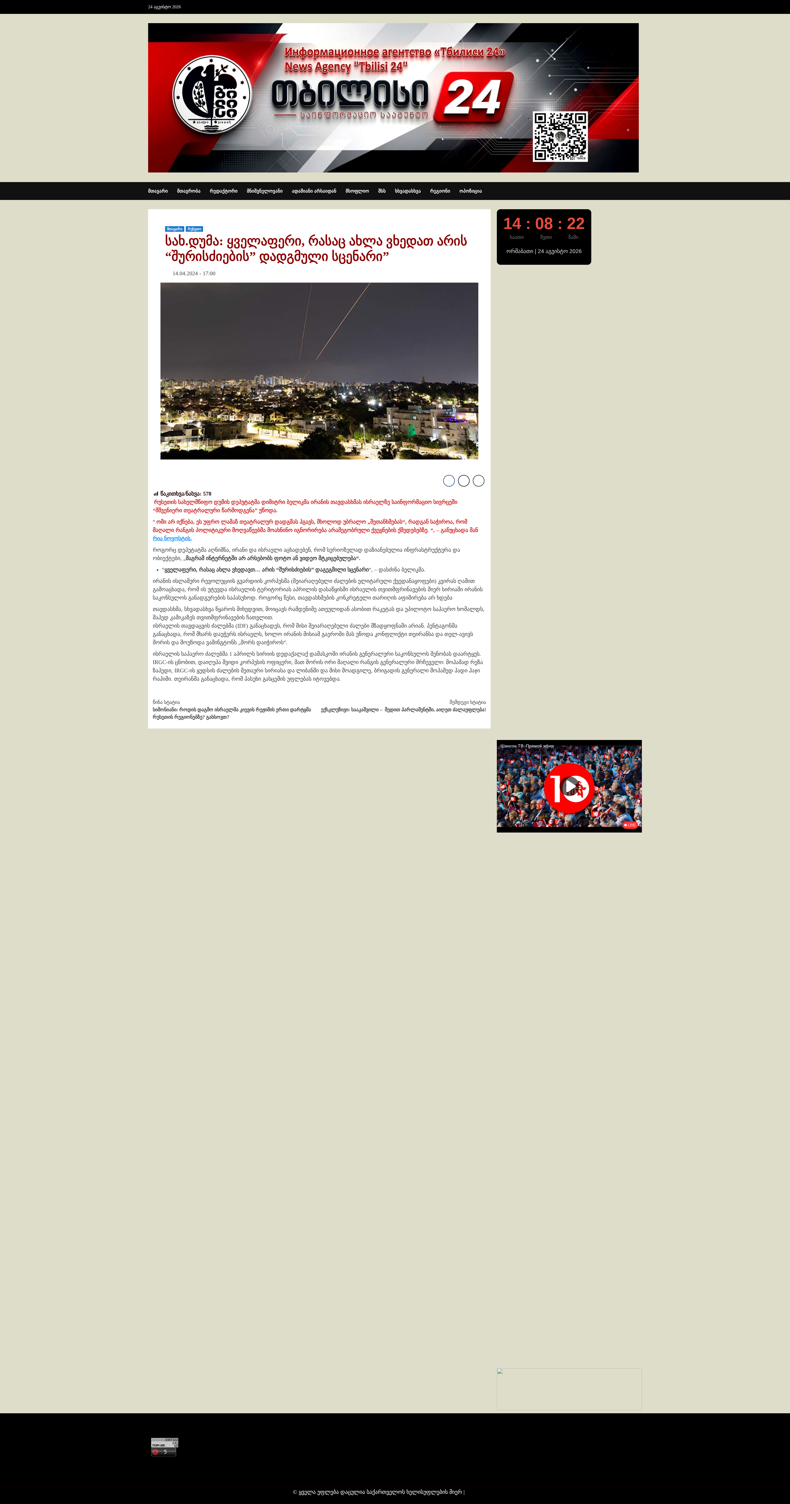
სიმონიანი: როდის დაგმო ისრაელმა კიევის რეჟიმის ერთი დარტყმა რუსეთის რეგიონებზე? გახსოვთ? (232, 710)
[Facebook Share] (449, 481)
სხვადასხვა (408, 191)
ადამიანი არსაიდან (314, 191)
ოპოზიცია (470, 191)
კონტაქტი (162, 1462)
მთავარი (158, 191)
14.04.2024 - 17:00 (194, 273)
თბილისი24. (481, 1492)
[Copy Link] (478, 481)
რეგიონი (440, 191)
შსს (382, 191)
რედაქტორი (224, 191)
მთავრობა (189, 191)
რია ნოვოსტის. (172, 538)
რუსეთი (194, 229)
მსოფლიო (357, 191)
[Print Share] (464, 481)
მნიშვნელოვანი (265, 191)
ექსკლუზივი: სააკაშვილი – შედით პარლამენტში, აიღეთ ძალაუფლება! (403, 706)
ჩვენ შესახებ (165, 1474)
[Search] (638, 191)
